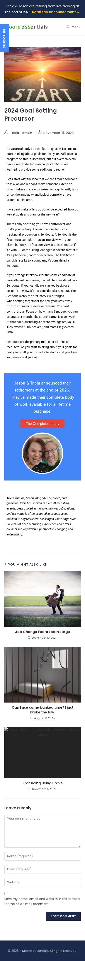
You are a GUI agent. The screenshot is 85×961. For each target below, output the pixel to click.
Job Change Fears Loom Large (42, 631)
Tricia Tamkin (21, 133)
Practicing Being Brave (42, 783)
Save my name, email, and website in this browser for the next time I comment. (42, 901)
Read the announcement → (56, 12)
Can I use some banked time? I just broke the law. (42, 710)
